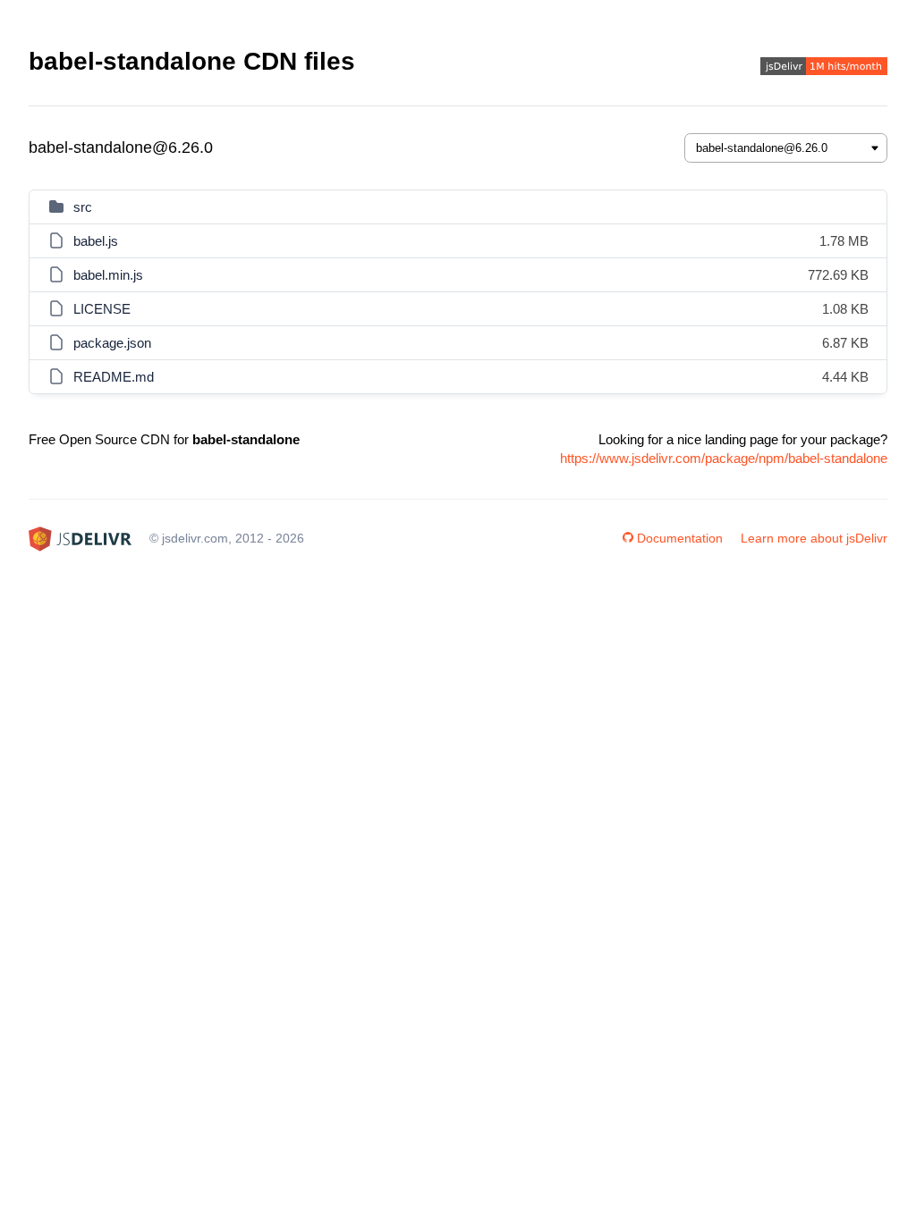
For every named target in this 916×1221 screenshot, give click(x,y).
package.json (112, 342)
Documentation (680, 538)
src (82, 207)
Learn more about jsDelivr (814, 538)
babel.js (95, 240)
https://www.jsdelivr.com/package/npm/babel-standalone (723, 458)
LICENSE (102, 308)
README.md (113, 376)
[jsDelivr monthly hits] (823, 68)
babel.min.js (108, 274)
